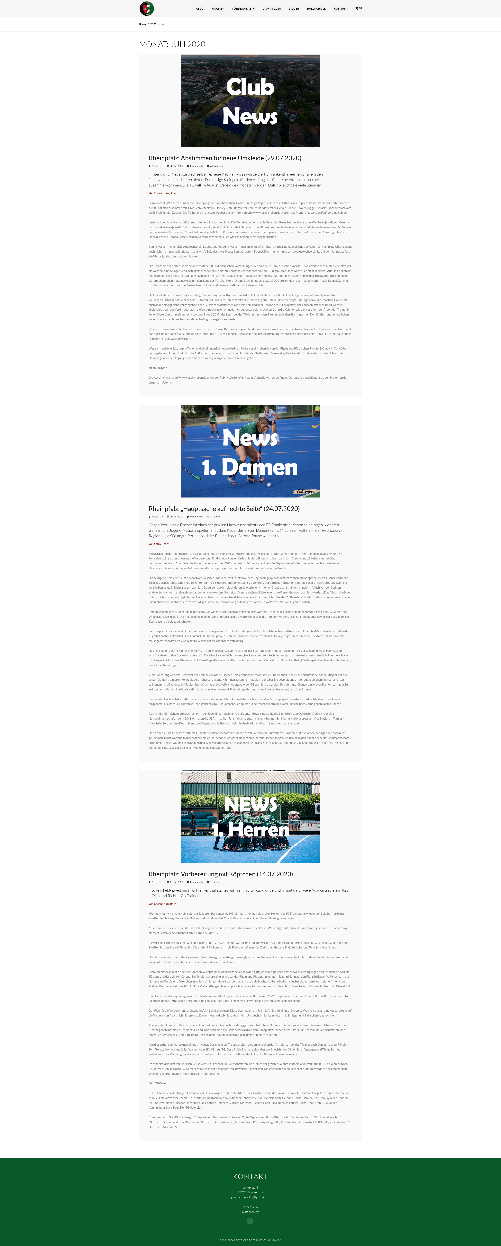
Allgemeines (216, 165)
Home (142, 24)
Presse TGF (157, 165)
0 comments (196, 165)
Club (200, 8)
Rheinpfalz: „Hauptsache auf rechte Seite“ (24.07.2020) (224, 508)
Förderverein (243, 8)
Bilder (294, 8)
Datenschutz (250, 1212)
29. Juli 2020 (176, 516)
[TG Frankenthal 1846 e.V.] (147, 8)
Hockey (218, 8)
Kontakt (341, 8)
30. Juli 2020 (176, 165)
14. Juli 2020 (176, 881)
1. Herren (215, 881)
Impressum (250, 1207)
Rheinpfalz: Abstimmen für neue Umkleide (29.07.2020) (225, 158)
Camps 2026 (272, 8)
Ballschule (316, 8)
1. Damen (215, 516)
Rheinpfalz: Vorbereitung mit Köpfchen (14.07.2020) (221, 874)
